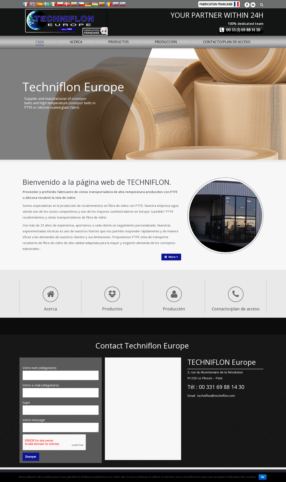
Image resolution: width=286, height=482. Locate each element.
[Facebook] (247, 4)
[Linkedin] (252, 4)
